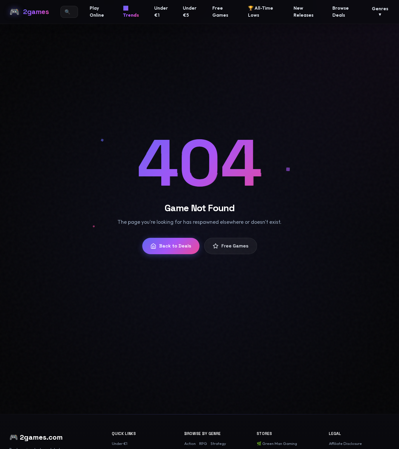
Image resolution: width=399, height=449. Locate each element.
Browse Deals (340, 11)
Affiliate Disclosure (345, 443)
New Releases (303, 11)
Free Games (220, 11)
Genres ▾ (380, 11)
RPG (203, 443)
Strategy (218, 443)
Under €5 (190, 11)
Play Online (97, 11)
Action (190, 443)
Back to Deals (175, 246)
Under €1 (161, 11)
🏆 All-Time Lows (260, 11)
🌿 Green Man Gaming (277, 443)
